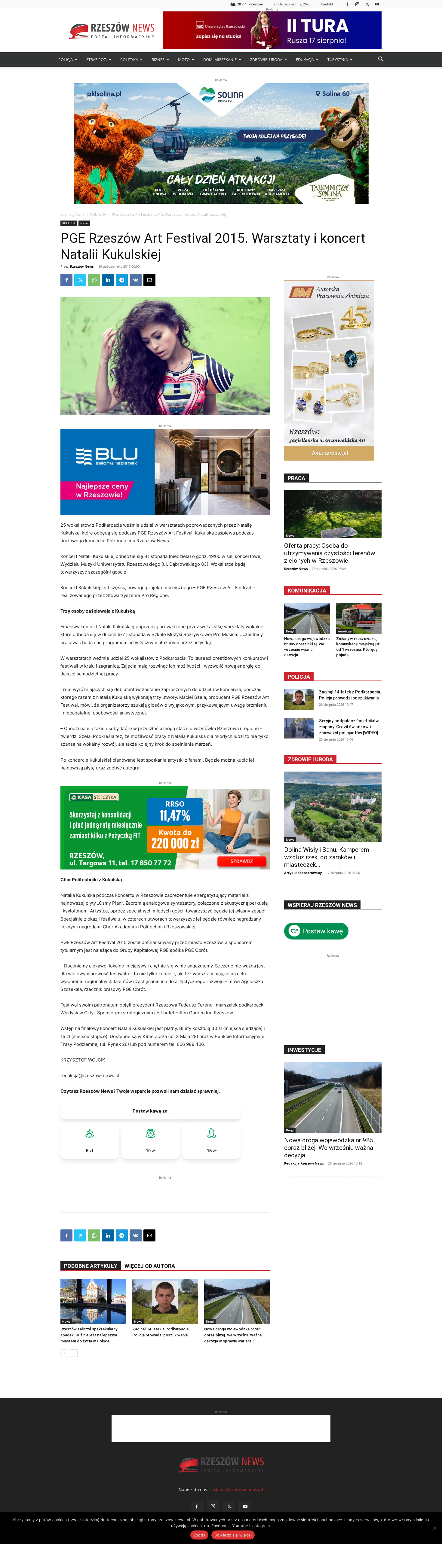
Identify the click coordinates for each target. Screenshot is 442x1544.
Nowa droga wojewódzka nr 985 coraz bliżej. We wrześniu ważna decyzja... (328, 1148)
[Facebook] (347, 4)
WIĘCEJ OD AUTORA (149, 1266)
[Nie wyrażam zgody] (434, 1528)
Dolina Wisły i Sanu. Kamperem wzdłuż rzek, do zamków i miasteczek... (326, 857)
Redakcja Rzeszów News (304, 1163)
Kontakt (327, 4)
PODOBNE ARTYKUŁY (90, 1266)
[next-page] (74, 1353)
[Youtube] (377, 4)
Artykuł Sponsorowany (303, 872)
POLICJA (65, 59)
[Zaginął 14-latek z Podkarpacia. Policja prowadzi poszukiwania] (165, 1301)
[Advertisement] (165, 1190)
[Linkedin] (108, 280)
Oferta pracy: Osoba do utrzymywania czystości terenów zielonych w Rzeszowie (329, 553)
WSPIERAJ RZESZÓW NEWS (322, 905)
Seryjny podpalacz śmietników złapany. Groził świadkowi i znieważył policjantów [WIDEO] (349, 726)
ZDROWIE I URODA (310, 759)
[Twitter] (367, 4)
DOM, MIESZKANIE (220, 59)
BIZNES (158, 59)
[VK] (136, 280)
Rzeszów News (82, 266)
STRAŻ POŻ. (96, 59)
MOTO (184, 59)
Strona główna (72, 214)
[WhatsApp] (94, 280)
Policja (299, 677)
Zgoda (199, 1535)
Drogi (210, 1321)
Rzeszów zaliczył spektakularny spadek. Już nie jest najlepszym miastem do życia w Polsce (88, 1335)
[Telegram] (122, 280)
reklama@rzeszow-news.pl (236, 1489)
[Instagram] (357, 4)
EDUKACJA (305, 59)
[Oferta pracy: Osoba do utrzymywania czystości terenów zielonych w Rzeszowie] (333, 514)
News (84, 223)
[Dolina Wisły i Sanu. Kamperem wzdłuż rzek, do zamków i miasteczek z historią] (333, 807)
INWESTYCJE (304, 1050)
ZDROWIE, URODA (266, 59)
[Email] (149, 280)
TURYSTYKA (337, 59)
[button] (380, 60)
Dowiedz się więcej (233, 1535)
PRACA (296, 478)
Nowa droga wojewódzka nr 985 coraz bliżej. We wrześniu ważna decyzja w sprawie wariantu (233, 1335)
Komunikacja (307, 590)
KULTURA (98, 214)
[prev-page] (64, 1353)
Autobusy (344, 631)
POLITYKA (129, 59)
